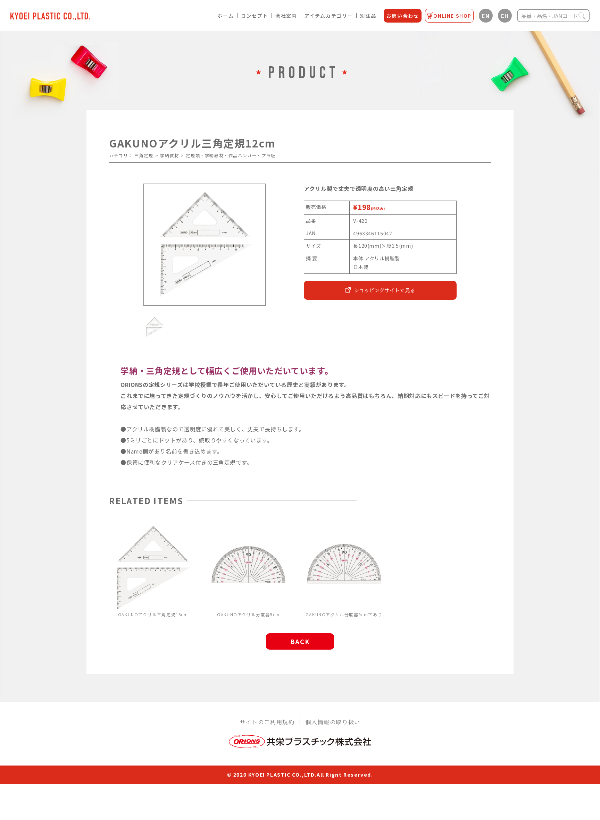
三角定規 (143, 155)
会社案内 (286, 15)
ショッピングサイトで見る (384, 290)
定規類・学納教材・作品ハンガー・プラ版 (230, 155)
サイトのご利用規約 (267, 722)
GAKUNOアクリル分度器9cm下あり (344, 614)
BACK (300, 641)
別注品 (368, 15)
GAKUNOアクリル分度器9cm (248, 614)
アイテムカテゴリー (329, 15)
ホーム (225, 15)
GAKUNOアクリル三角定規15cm (153, 614)
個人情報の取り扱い (332, 722)
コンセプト (254, 15)
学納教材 (169, 155)
